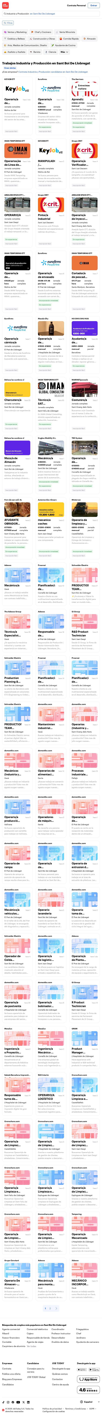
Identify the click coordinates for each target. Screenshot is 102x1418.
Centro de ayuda (60, 1384)
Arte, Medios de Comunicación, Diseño (27, 45)
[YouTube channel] (18, 1402)
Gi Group (76, 611)
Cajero (30, 1333)
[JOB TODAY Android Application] (94, 1369)
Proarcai (42, 565)
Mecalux (8, 1028)
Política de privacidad (52, 1409)
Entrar (94, 5)
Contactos (57, 1379)
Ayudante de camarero (87, 1342)
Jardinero (81, 1337)
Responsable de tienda (38, 1337)
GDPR (91, 1409)
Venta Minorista (67, 32)
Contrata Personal (76, 5)
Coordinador (58, 1329)
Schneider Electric (80, 565)
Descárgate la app (61, 1368)
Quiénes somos (60, 1374)
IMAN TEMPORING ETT (14, 141)
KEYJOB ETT (9, 79)
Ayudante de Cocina (65, 45)
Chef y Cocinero (43, 32)
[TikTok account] (3, 1402)
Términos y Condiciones (75, 1409)
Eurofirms (42, 79)
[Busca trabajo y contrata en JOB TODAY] (5, 5)
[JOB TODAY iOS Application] (82, 1369)
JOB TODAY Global (36, 1377)
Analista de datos (60, 1342)
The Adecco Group (12, 611)
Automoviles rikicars (47, 500)
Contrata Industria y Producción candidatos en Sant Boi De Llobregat (53, 71)
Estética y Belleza (16, 38)
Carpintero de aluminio (13, 1346)
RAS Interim (43, 1075)
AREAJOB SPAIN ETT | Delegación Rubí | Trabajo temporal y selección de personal (15, 196)
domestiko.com (45, 704)
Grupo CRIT (77, 141)
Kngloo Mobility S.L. (47, 438)
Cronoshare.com (79, 1075)
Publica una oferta (11, 1374)
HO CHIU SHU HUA (80, 318)
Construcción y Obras (44, 38)
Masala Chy (43, 318)
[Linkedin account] (28, 1402)
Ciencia (52, 52)
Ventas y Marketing (17, 32)
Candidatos (8, 1384)
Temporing (77, 1214)
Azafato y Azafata (16, 52)
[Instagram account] (8, 1402)
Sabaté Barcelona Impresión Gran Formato (17, 1076)
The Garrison (77, 79)
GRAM (74, 1028)
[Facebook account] (13, 1402)
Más (63, 52)
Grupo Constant (11, 1260)
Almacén (91, 38)
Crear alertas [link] (10, 68)
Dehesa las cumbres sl (14, 380)
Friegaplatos (82, 1329)
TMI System (77, 438)
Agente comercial (11, 1329)
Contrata (6, 1368)
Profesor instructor (61, 1333)
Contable (6, 1342)
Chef (78, 1333)
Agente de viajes (35, 1342)
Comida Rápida (71, 38)
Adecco (7, 565)
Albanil (5, 1333)
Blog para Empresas (12, 1379)
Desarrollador (58, 1337)
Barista (36, 52)
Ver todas (31, 1346)
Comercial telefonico (37, 1329)
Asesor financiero (11, 1337)
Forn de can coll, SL (13, 500)
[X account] (23, 1402)
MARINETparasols (80, 380)
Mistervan (76, 500)
